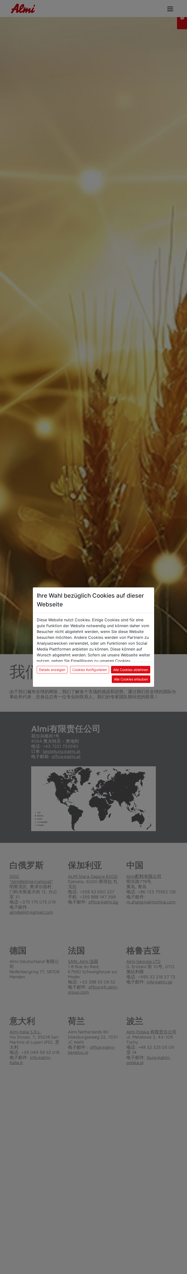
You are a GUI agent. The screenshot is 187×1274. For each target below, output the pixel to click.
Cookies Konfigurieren (89, 670)
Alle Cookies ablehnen (130, 670)
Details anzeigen (52, 670)
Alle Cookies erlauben (131, 679)
